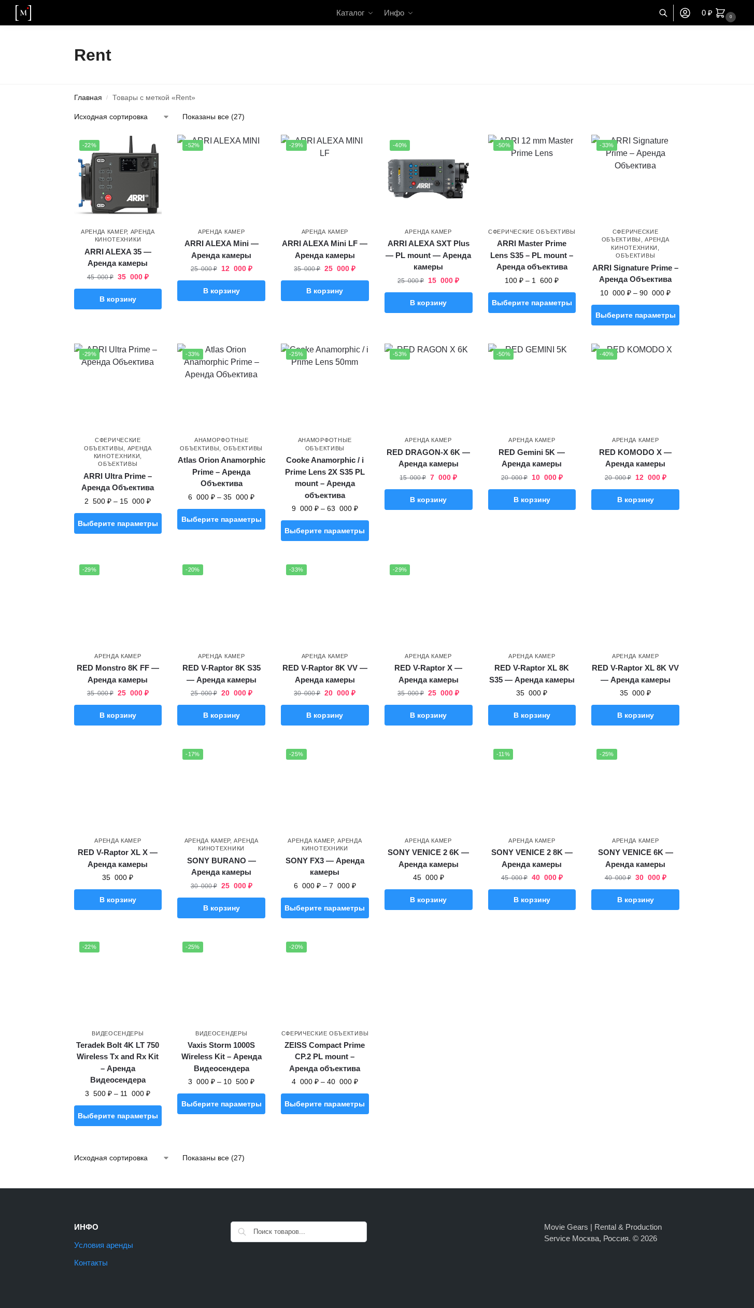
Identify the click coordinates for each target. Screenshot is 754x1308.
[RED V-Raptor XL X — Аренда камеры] (118, 788)
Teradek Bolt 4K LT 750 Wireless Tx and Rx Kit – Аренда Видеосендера (117, 1063)
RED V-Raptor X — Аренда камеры (428, 673)
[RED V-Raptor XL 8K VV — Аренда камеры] (635, 603)
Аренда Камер (103, 232)
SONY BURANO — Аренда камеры (221, 866)
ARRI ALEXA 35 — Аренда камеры (117, 257)
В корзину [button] (117, 299)
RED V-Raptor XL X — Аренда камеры (118, 858)
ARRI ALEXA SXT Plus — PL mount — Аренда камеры (428, 255)
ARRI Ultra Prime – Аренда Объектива (117, 482)
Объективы (635, 255)
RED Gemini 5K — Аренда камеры (532, 458)
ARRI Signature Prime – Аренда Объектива (635, 273)
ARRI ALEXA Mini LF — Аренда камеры (324, 249)
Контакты (91, 1262)
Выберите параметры (532, 302)
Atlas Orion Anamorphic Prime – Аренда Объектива (221, 472)
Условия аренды (103, 1245)
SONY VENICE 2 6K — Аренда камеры (428, 858)
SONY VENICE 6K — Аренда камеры (635, 858)
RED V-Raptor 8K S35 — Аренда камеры (221, 673)
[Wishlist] (146, 150)
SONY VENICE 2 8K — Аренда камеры (532, 858)
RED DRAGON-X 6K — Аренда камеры (428, 458)
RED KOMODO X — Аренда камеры (635, 458)
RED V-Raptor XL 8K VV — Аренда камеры (635, 673)
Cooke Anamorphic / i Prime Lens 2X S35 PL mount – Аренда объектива (325, 478)
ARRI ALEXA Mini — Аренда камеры (221, 249)
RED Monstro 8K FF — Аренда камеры (118, 673)
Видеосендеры (118, 1033)
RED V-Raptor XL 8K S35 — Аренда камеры (532, 673)
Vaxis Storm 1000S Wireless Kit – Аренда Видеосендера (221, 1057)
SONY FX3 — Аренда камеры (325, 866)
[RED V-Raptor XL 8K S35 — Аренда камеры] (532, 603)
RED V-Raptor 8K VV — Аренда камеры (324, 673)
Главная (88, 98)
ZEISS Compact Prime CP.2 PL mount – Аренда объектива (324, 1057)
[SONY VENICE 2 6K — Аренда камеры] (429, 788)
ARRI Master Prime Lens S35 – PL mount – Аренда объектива (531, 255)
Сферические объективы (532, 232)
